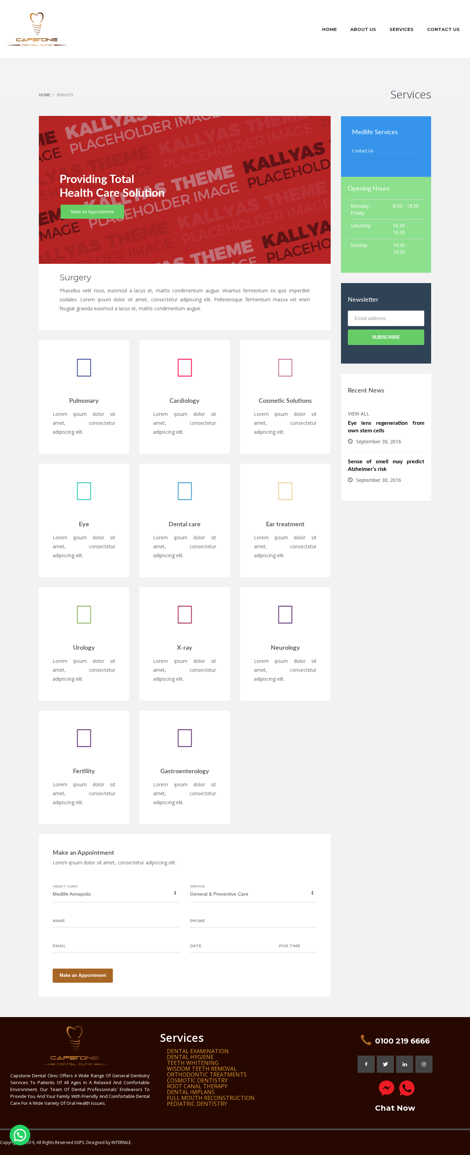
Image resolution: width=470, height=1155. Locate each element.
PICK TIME (289, 945)
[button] (20, 1135)
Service (197, 886)
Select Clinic (65, 886)
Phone (197, 920)
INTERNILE (121, 1142)
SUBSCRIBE (386, 337)
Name (59, 920)
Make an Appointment (83, 975)
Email (59, 945)
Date (196, 945)
